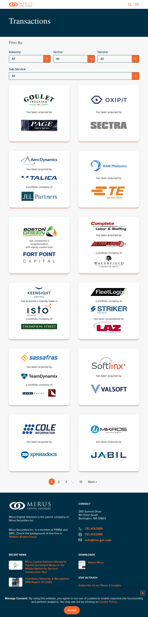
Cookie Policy (108, 602)
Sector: (58, 52)
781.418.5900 (94, 529)
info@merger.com (98, 540)
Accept (72, 610)
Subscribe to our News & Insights (100, 585)
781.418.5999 (94, 534)
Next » (92, 481)
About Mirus (96, 562)
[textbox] (29, 58)
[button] (142, 593)
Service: (102, 52)
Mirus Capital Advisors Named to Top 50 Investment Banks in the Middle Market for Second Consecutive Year (46, 567)
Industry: (15, 52)
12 (80, 481)
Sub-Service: (17, 69)
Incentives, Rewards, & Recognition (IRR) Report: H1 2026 (47, 580)
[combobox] (29, 59)
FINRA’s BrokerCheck (22, 537)
